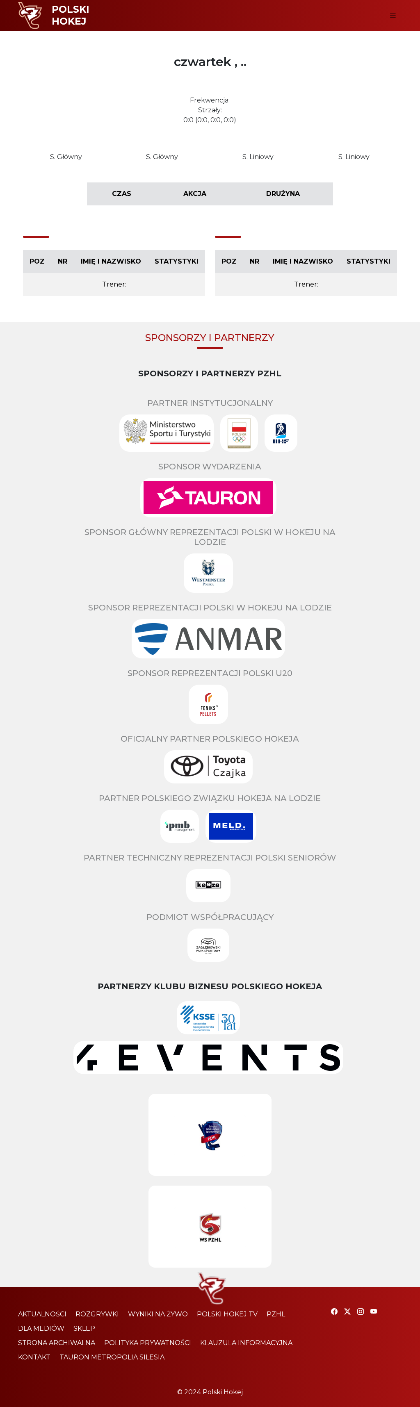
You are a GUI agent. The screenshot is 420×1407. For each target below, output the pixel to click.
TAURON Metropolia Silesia (111, 1357)
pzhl (276, 1314)
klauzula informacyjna (246, 1343)
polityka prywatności (147, 1343)
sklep (84, 1328)
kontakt (34, 1357)
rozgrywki (97, 1314)
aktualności (42, 1314)
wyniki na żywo (158, 1314)
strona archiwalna (56, 1343)
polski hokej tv (227, 1314)
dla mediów (41, 1328)
